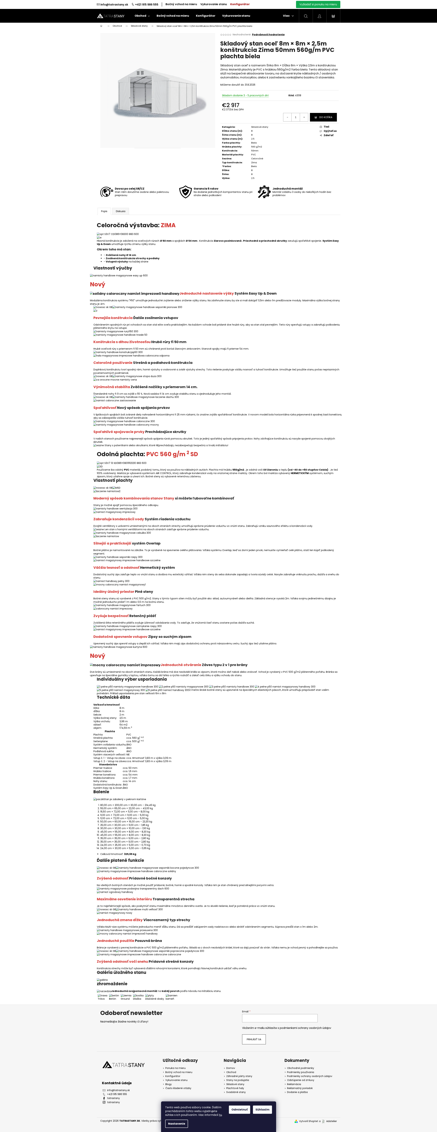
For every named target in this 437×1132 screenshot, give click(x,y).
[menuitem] (142, 16)
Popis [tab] (104, 211)
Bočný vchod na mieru (181, 4)
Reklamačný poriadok (300, 1088)
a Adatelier (328, 1121)
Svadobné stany (236, 1092)
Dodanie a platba (297, 1092)
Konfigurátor (240, 4)
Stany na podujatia (237, 1080)
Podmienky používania (300, 1072)
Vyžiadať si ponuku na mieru (318, 4)
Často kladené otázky (178, 1088)
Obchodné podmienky (300, 1068)
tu (220, 1115)
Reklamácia (294, 1084)
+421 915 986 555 (146, 5)
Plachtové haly (235, 1088)
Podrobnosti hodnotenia (268, 34)
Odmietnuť (239, 1110)
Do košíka (325, 117)
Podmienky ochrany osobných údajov (309, 1076)
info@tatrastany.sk (114, 5)
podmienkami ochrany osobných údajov (305, 1028)
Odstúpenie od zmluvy (300, 1080)
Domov (230, 1068)
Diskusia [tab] (120, 211)
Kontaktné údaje (117, 1083)
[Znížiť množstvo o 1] (287, 117)
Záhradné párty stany (239, 1076)
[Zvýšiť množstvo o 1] (304, 117)
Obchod (231, 1072)
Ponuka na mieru (175, 1068)
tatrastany (113, 1098)
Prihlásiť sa (254, 1039)
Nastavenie (176, 1124)
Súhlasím (262, 1110)
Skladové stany (259, 127)
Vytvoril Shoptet (308, 1121)
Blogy (168, 1084)
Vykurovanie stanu (213, 4)
